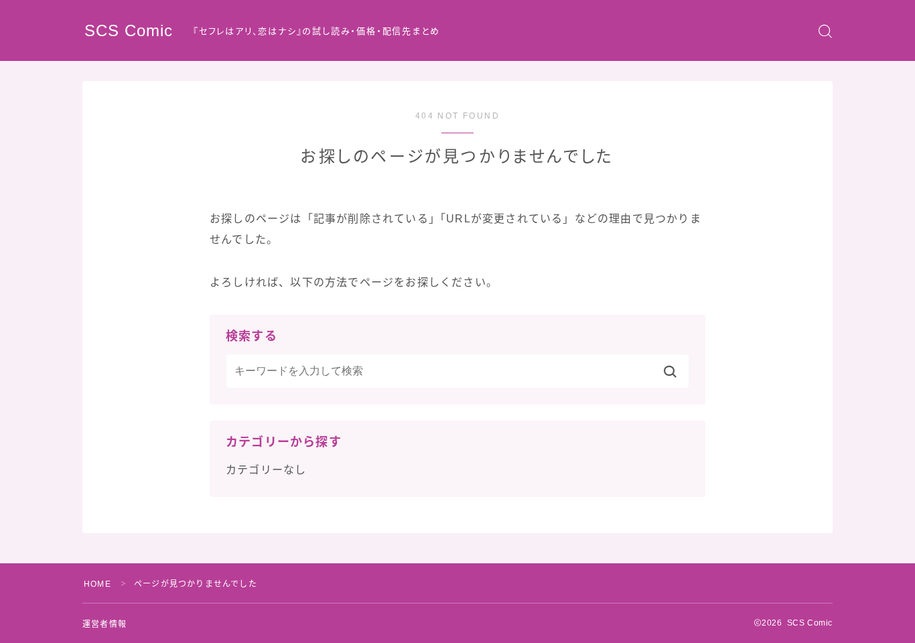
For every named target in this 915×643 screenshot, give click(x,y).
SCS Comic (128, 31)
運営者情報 (104, 624)
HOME (97, 584)
